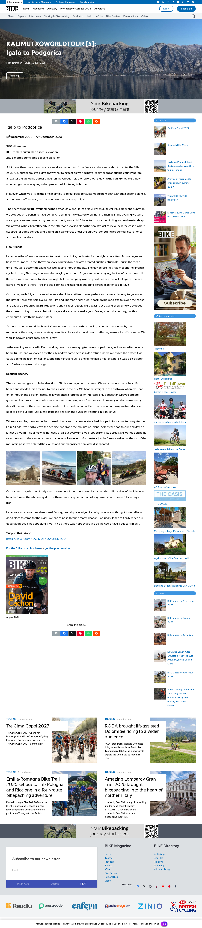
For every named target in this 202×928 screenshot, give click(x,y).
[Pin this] (80, 121)
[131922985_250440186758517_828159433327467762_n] (129, 468)
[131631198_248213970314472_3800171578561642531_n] (94, 468)
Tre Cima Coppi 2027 (178, 128)
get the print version (57, 548)
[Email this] (56, 121)
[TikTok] (157, 886)
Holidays (158, 862)
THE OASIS (161, 503)
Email (15, 870)
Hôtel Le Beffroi (163, 378)
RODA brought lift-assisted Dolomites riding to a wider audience (132, 731)
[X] (144, 886)
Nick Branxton (14, 62)
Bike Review (111, 873)
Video (108, 880)
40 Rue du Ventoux (165, 487)
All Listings (159, 854)
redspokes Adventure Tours (169, 449)
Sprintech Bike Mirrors (178, 145)
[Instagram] (150, 886)
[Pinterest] (169, 886)
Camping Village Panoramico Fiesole (174, 531)
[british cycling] (183, 906)
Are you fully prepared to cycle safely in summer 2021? (179, 183)
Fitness (108, 865)
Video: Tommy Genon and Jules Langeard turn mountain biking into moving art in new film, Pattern (180, 697)
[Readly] (19, 906)
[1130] (150, 906)
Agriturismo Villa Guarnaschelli (171, 558)
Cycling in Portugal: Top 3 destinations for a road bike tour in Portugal (181, 166)
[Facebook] (138, 886)
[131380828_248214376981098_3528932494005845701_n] (59, 468)
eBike (107, 869)
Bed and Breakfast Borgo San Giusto (174, 585)
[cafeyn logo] (84, 906)
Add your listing (162, 869)
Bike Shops (160, 865)
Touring (11, 719)
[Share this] (64, 121)
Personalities (111, 877)
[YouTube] (163, 886)
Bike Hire (158, 858)
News (108, 854)
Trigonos (159, 348)
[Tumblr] (175, 886)
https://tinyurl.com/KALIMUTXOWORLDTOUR (36, 538)
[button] (193, 16)
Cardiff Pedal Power (165, 392)
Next (83, 883)
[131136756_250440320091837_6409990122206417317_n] (23, 468)
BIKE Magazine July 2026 (180, 635)
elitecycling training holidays (170, 422)
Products (109, 862)
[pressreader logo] (51, 906)
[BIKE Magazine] (12, 8)
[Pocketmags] (117, 906)
